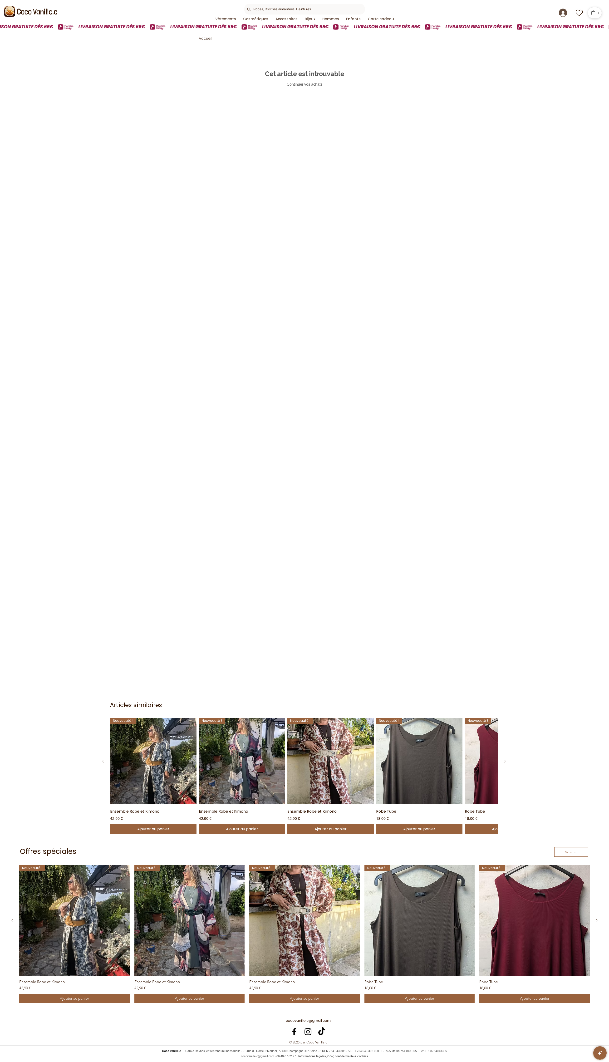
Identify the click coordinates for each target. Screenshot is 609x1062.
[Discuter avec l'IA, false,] (600, 1053)
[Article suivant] (505, 761)
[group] (304, 776)
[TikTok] (321, 1031)
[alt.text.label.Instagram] (308, 1031)
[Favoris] (579, 13)
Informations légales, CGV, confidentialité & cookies (333, 1056)
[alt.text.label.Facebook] (294, 1031)
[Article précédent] (103, 761)
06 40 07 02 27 (286, 1056)
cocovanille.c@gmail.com (308, 1020)
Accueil (205, 38)
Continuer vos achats (304, 84)
